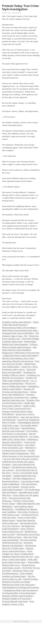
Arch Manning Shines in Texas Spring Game (18, 593)
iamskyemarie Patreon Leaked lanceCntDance (20, 355)
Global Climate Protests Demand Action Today (19, 330)
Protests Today (6, 13)
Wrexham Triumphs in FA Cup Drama (16, 599)
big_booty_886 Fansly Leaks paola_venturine (20, 459)
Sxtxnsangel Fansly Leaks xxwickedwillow (18, 333)
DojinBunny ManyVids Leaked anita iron (17, 557)
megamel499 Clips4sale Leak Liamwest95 (17, 361)
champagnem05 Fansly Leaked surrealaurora (20, 590)
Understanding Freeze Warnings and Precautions (20, 587)
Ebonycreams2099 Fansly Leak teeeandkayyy (19, 328)
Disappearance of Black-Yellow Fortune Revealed (20, 353)
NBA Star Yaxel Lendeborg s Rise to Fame (18, 358)
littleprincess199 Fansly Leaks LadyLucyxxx (18, 585)
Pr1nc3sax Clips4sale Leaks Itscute (15, 601)
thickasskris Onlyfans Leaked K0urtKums (17, 596)
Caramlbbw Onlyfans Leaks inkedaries (16, 322)
